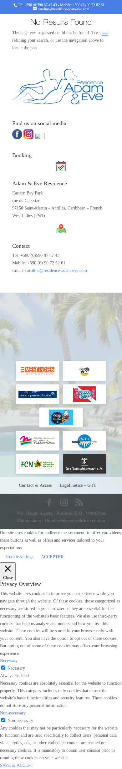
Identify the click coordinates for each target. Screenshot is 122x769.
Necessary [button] (9, 660)
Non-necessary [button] (13, 713)
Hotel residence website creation (75, 520)
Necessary (16, 668)
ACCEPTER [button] (52, 556)
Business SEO (70, 513)
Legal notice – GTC (78, 485)
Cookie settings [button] (19, 556)
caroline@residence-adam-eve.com (56, 270)
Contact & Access (35, 485)
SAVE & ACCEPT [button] (16, 765)
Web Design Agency (35, 513)
